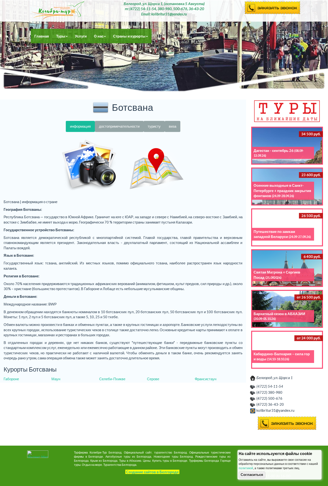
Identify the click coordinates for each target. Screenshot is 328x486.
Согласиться (252, 475)
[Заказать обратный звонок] (287, 423)
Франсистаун (205, 379)
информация (80, 126)
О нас (98, 36)
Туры (60, 36)
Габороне (11, 379)
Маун (55, 379)
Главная (41, 36)
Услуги (81, 36)
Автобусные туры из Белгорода (58, 10)
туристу (154, 126)
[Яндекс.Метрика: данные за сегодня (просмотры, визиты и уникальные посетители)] (37, 454)
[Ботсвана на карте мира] (157, 166)
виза (172, 126)
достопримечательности (119, 126)
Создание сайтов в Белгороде (152, 472)
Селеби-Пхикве (112, 379)
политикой (246, 468)
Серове (153, 379)
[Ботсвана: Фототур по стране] (89, 166)
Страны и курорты (129, 36)
